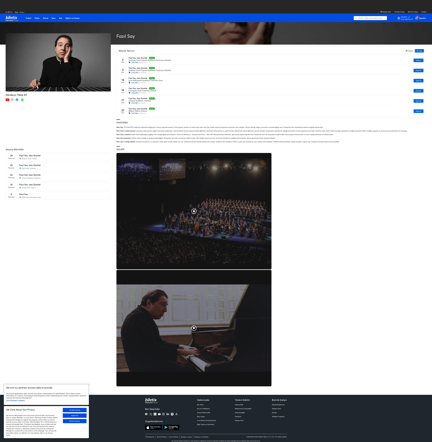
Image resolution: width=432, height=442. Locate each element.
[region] (46, 411)
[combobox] (372, 18)
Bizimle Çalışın (413, 12)
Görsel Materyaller (203, 412)
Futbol (28, 18)
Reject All (74, 416)
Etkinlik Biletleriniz (278, 405)
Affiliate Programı (278, 416)
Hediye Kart (386, 12)
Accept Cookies (74, 410)
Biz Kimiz (200, 405)
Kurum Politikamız (203, 409)
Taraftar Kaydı (399, 12)
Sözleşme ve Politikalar (201, 437)
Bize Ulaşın (201, 416)
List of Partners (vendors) (15, 400)
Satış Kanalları (240, 412)
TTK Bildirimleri (150, 437)
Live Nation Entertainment (206, 420)
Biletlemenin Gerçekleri (243, 409)
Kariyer (274, 412)
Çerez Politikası (174, 437)
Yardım (423, 12)
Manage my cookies (186, 437)
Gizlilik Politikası (162, 437)
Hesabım (238, 416)
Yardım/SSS (239, 405)
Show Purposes (74, 421)
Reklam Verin (276, 409)
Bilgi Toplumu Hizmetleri (205, 424)
